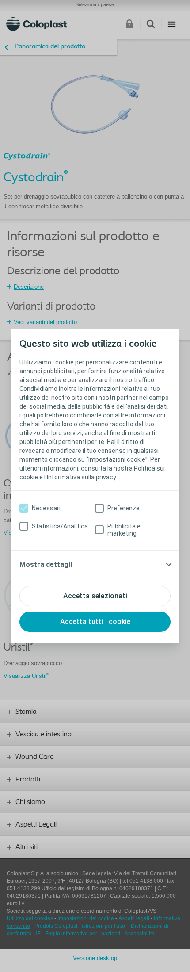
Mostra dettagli (45, 564)
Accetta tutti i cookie (95, 621)
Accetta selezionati (95, 596)
